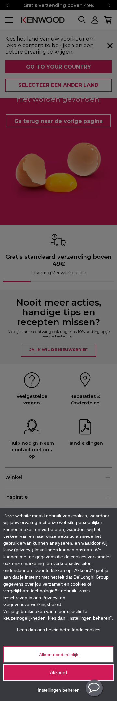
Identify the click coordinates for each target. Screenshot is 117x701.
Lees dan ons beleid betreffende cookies (58, 629)
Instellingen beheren (59, 690)
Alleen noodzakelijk (58, 654)
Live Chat (94, 688)
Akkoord (58, 672)
